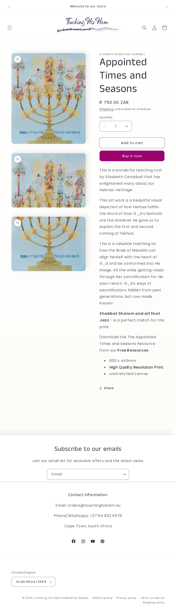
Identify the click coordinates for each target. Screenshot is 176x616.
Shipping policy (154, 602)
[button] (10, 28)
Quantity (106, 117)
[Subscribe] (124, 474)
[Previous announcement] (9, 7)
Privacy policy (126, 598)
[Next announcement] (167, 7)
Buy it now (132, 155)
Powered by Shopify (75, 598)
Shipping (106, 109)
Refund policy (102, 598)
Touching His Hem (47, 598)
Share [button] (109, 388)
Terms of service (153, 598)
